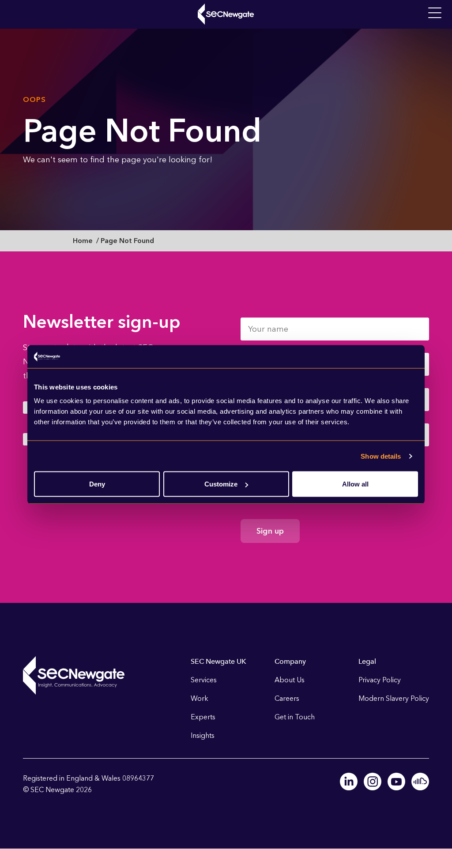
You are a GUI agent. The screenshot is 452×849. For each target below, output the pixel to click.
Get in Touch (295, 717)
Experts (203, 717)
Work (199, 698)
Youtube (396, 781)
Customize (220, 484)
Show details (381, 456)
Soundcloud (420, 781)
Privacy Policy (379, 680)
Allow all (355, 484)
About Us (290, 680)
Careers (287, 698)
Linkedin (349, 781)
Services (204, 680)
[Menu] (434, 13)
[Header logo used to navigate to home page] (226, 14)
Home (83, 240)
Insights (203, 735)
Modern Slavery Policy (393, 698)
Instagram (372, 781)
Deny (97, 484)
